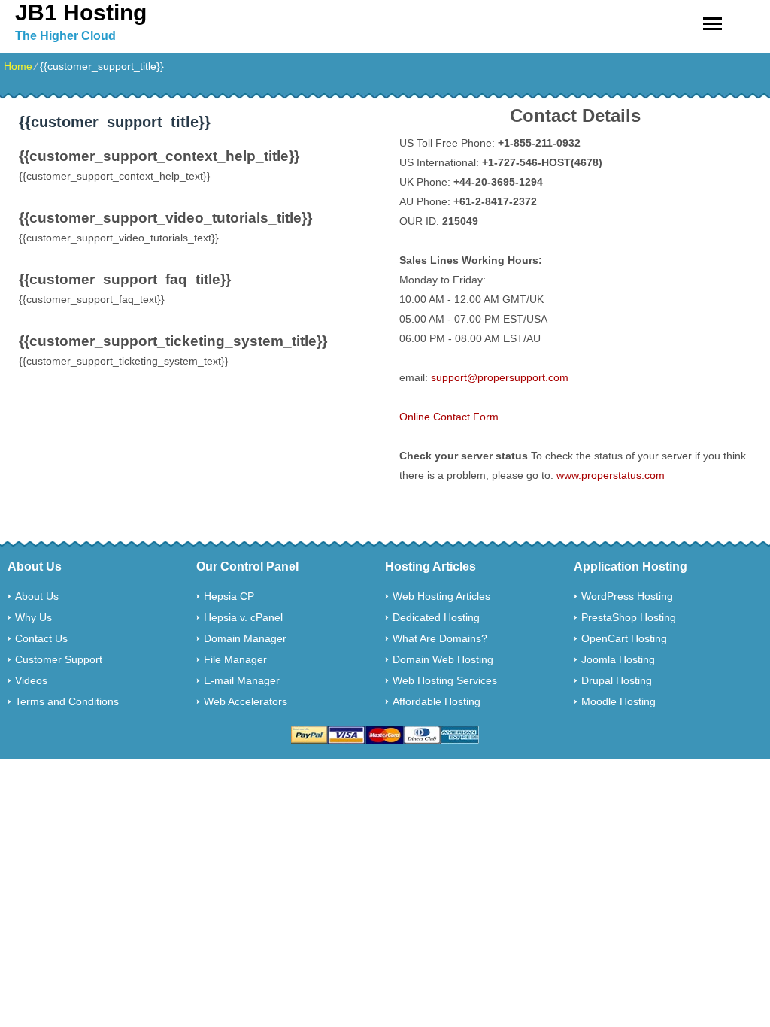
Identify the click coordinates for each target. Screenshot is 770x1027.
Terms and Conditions (67, 701)
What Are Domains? (440, 638)
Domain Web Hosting (443, 659)
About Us (37, 596)
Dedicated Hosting (436, 617)
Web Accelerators (245, 701)
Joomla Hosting (618, 659)
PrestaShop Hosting (628, 617)
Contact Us (41, 638)
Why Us (33, 617)
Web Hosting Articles (441, 596)
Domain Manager (245, 638)
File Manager (235, 659)
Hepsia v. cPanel (243, 617)
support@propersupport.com (499, 377)
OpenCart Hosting (624, 638)
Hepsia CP (229, 596)
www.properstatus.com (610, 475)
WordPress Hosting (627, 596)
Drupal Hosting (616, 680)
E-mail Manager (242, 680)
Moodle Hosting (618, 701)
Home (18, 66)
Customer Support (58, 659)
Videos (31, 680)
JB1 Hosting (81, 12)
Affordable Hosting (436, 701)
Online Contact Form (449, 416)
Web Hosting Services (445, 680)
